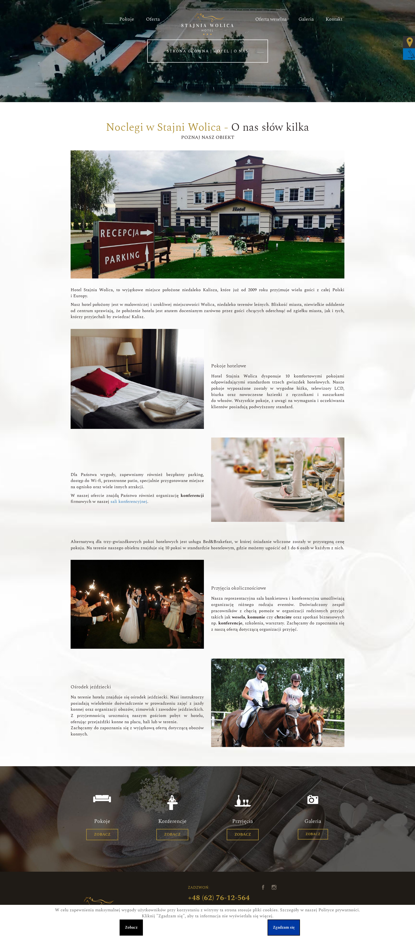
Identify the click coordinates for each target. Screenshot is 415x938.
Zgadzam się (284, 927)
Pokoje (126, 19)
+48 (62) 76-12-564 (219, 897)
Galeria (306, 19)
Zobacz (131, 927)
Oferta (153, 19)
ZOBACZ (102, 834)
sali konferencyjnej (128, 502)
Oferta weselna (271, 19)
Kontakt (334, 19)
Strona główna (188, 51)
